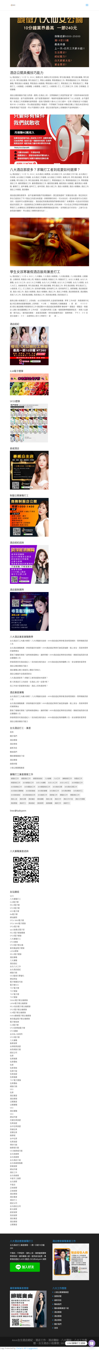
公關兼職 (13, 1104)
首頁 (12, 732)
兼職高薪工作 (67, 778)
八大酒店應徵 (64, 276)
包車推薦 (13, 1058)
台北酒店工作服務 (39, 177)
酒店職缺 (25, 189)
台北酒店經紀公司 (29, 795)
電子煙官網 (14, 1022)
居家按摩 (13, 1212)
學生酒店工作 (21, 180)
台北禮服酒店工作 (44, 787)
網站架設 (13, 979)
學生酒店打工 (33, 80)
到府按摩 (13, 1215)
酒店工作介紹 (68, 799)
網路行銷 (13, 972)
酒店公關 (23, 799)
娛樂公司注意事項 (51, 77)
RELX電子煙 (15, 905)
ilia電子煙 (14, 914)
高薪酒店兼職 (27, 294)
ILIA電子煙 (14, 902)
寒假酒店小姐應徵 (37, 83)
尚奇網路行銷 (15, 1049)
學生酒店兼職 (76, 77)
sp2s (12, 896)
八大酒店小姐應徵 (50, 276)
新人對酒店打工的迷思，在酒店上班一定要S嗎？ (29, 681)
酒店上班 (14, 799)
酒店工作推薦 (80, 799)
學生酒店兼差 (65, 77)
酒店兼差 (31, 799)
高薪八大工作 (15, 294)
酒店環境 (13, 744)
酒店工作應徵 (15, 189)
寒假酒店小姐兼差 (22, 83)
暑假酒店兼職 (52, 183)
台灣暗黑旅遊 (15, 1046)
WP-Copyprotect (31, 1348)
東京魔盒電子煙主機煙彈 (20, 1018)
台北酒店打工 (78, 791)
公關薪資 (16, 279)
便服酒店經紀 (37, 778)
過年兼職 (24, 186)
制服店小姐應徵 (41, 279)
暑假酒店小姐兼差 (66, 183)
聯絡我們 (13, 752)
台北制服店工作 (77, 783)
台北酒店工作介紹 (70, 174)
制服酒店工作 (15, 783)
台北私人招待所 (16, 1034)
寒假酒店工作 (66, 83)
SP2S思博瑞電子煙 (17, 1028)
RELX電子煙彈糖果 (17, 932)
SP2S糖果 (14, 1031)
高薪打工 (67, 803)
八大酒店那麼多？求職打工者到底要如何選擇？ (45, 169)
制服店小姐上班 (27, 279)
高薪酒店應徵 (51, 294)
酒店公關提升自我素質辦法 (21, 673)
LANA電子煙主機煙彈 (18, 1003)
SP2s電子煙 (14, 926)
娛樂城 (12, 1135)
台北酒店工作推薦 (23, 177)
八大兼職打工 (15, 899)
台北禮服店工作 (29, 787)
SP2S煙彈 (14, 942)
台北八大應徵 (78, 282)
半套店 (12, 1184)
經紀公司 (13, 1052)
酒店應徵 (13, 740)
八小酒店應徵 (75, 276)
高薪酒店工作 (39, 294)
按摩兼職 (73, 288)
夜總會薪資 (22, 285)
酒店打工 (23, 803)
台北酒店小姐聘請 (43, 174)
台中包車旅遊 (15, 1126)
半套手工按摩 (15, 1178)
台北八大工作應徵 (49, 282)
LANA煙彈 (14, 951)
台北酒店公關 (57, 787)
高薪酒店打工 (62, 294)
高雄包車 (13, 1129)
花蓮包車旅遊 (15, 1120)
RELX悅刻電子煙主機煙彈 (20, 1006)
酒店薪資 (40, 803)
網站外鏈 (13, 1117)
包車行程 (13, 1071)
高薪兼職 (49, 803)
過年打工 (32, 186)
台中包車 (13, 1138)
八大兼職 (48, 778)
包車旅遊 (13, 1074)
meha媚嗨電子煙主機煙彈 (20, 1015)
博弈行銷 (13, 1144)
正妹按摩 (13, 1187)
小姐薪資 (53, 86)
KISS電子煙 (14, 911)
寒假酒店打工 (78, 83)
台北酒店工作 (56, 174)
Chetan (19, 1348)
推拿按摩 (13, 1043)
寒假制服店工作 (58, 180)
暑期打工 (16, 186)
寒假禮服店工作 (58, 80)
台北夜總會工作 (16, 787)
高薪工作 (58, 803)
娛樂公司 (39, 77)
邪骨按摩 (13, 1166)
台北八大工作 (20, 282)
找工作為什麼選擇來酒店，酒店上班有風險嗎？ (29, 685)
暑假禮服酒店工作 (39, 183)
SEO (11, 1089)
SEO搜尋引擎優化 (17, 975)
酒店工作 (85, 186)
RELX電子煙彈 (15, 954)
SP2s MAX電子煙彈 (18, 923)
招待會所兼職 (40, 288)
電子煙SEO (14, 985)
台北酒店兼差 (30, 791)
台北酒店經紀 (15, 795)
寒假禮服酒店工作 (73, 80)
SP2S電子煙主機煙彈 (18, 1009)
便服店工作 (15, 778)
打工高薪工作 (67, 86)
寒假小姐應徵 (45, 80)
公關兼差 (13, 1101)
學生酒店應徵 (21, 80)
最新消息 (13, 748)
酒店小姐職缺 (74, 186)
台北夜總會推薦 (16, 1163)
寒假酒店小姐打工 (53, 83)
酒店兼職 (40, 799)
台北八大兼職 (41, 783)
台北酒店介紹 (15, 1160)
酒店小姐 (49, 799)
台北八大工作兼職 (33, 282)
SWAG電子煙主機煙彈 (19, 1000)
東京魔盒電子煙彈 (17, 948)
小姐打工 (44, 86)
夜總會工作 (53, 795)
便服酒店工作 (26, 778)
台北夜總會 (14, 1154)
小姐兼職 (28, 86)
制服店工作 (52, 279)
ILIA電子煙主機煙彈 (18, 1012)
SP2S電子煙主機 (16, 945)
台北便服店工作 (28, 783)
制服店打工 (62, 279)
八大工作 (57, 778)
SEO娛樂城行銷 (16, 1151)
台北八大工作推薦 (64, 282)
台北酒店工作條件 (54, 177)
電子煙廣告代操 (16, 982)
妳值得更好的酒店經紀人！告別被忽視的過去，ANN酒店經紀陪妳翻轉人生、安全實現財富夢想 (48, 662)
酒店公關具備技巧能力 (26, 72)
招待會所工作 (52, 288)
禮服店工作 (64, 795)
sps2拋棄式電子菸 (17, 929)
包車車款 (13, 1068)
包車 (12, 1055)
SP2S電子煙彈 (15, 935)
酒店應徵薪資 (73, 291)
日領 (76, 86)
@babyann (37, 1259)
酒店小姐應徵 (63, 186)
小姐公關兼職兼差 (17, 767)
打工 (59, 86)
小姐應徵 (36, 86)
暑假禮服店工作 (24, 183)
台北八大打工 (64, 783)
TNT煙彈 (13, 991)
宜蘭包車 (13, 1132)
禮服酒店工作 (75, 795)
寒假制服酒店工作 (73, 180)
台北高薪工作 (42, 795)
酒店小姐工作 (51, 186)
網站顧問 (13, 917)
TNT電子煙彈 (15, 1080)
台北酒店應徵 (66, 791)
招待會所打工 (63, 288)
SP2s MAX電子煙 (17, 920)
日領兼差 (82, 86)
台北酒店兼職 (42, 791)
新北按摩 (13, 1209)
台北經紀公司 (15, 1206)
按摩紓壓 (13, 763)
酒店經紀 (16, 77)
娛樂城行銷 (14, 1147)
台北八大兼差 (73, 279)
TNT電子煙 (14, 988)
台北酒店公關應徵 (17, 791)
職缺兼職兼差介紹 (17, 756)
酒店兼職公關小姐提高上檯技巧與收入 (25, 670)
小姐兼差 (20, 86)
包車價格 (13, 1061)
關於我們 (13, 736)
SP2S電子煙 (15, 908)
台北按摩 (13, 1181)
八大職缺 (38, 276)
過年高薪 (41, 186)
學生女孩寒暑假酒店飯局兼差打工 (35, 271)
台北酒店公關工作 (71, 787)
